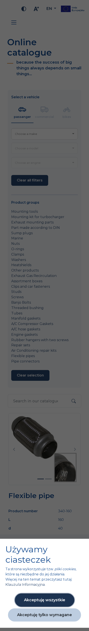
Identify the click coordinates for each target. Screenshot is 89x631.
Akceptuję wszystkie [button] (44, 600)
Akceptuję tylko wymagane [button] (44, 614)
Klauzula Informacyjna (25, 585)
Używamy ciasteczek (28, 554)
